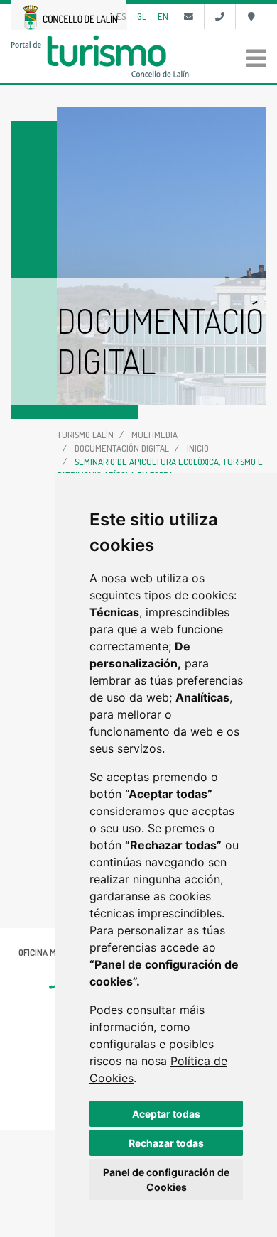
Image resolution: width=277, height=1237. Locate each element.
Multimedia (154, 434)
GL (141, 16)
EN (163, 16)
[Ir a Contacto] (188, 16)
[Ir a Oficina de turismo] (251, 16)
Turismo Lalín (85, 434)
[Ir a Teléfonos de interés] (220, 16)
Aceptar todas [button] (166, 1114)
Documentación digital (122, 448)
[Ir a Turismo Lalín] (138, 56)
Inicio (198, 448)
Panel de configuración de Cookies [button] (166, 1179)
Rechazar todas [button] (166, 1143)
